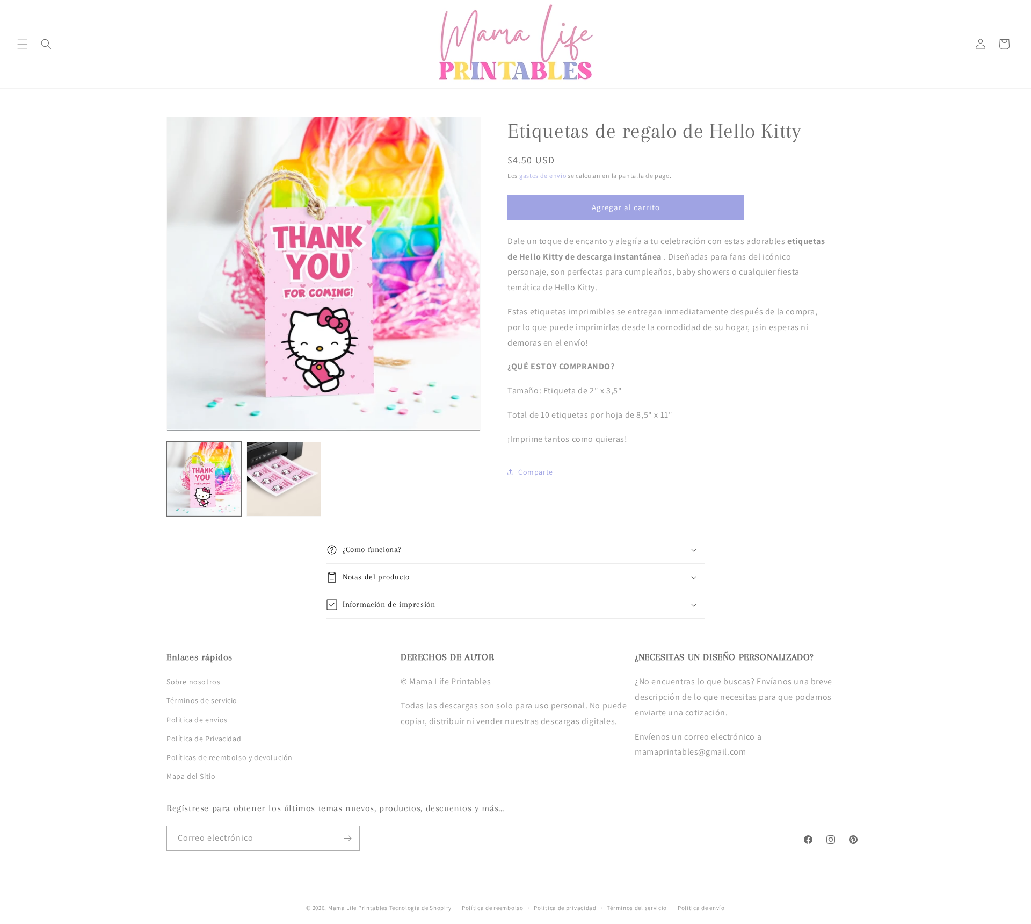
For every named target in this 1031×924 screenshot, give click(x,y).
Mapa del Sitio (190, 776)
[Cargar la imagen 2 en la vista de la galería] (283, 479)
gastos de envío (543, 175)
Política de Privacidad (203, 738)
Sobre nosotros (193, 681)
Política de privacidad (565, 908)
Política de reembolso (493, 908)
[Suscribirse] (347, 838)
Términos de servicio (201, 700)
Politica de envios (197, 720)
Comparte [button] (535, 472)
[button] (22, 44)
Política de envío (701, 908)
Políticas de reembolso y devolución (229, 757)
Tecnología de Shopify (420, 908)
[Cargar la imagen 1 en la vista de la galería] (203, 479)
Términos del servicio (637, 908)
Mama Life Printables (358, 908)
